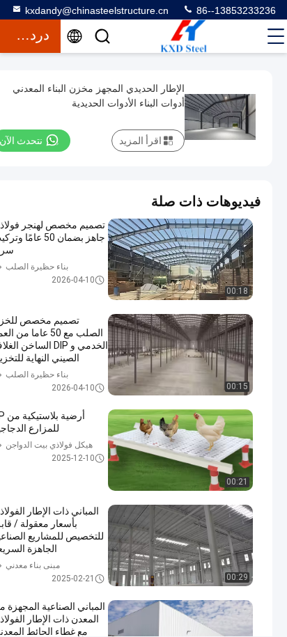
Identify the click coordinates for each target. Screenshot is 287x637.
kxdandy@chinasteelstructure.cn (97, 10)
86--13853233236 (235, 10)
